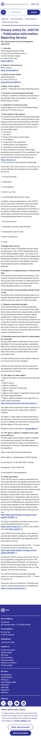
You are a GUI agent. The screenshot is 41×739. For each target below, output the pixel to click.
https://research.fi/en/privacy (12, 588)
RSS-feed (4, 655)
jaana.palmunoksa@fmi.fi (11, 82)
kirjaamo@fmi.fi (7, 61)
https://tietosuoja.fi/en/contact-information (18, 403)
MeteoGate (5, 685)
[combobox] (18, 12)
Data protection (31, 19)
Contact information (8, 650)
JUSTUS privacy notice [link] (10, 22)
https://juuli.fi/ (14, 529)
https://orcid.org (7, 160)
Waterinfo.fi (5, 690)
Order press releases (9, 663)
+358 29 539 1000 (7, 642)
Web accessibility (7, 660)
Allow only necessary (20, 727)
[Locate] (3, 12)
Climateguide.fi (6, 675)
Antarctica (4, 692)
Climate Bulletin (6, 677)
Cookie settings (7, 665)
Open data (4, 687)
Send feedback (6, 653)
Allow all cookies (20, 733)
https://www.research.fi (10, 527)
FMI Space (5, 680)
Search (34, 12)
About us (5, 19)
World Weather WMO (8, 682)
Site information (17, 19)
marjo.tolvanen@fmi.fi (10, 70)
